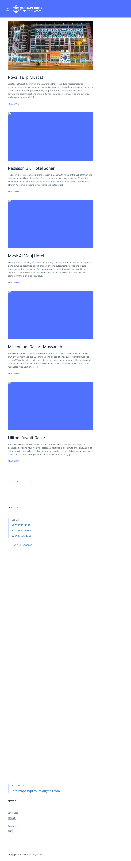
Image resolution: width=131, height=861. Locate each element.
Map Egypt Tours (36, 854)
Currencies (13, 826)
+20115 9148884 (21, 530)
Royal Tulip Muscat (25, 77)
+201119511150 (21, 525)
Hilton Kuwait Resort (27, 438)
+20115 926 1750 (21, 535)
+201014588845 (23, 545)
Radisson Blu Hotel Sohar (31, 168)
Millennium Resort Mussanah (35, 347)
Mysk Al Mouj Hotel (26, 256)
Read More (13, 103)
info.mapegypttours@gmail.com (36, 791)
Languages (13, 813)
